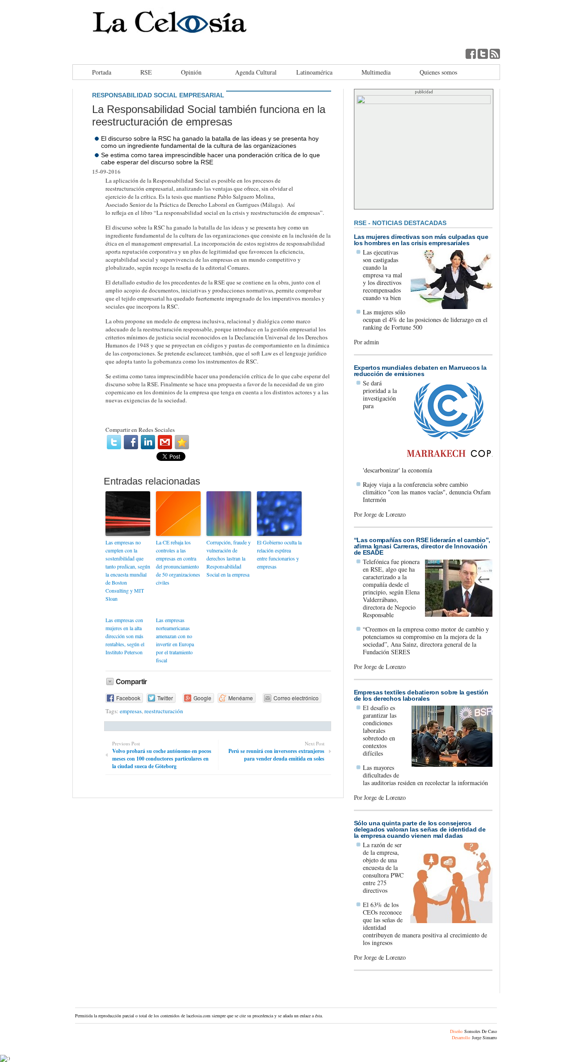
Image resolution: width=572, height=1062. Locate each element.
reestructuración (163, 711)
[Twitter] (114, 442)
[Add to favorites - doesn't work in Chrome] (182, 442)
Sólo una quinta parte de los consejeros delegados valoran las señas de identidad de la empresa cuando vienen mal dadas (420, 829)
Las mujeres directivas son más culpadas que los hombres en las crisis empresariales (421, 240)
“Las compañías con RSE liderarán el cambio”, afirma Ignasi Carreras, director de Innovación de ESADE (422, 546)
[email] (165, 442)
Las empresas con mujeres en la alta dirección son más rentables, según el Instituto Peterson (124, 636)
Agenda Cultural (256, 72)
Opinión (191, 72)
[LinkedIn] (148, 442)
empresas (131, 711)
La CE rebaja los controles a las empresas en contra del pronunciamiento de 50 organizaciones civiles (178, 562)
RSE (146, 72)
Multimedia (376, 72)
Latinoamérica (314, 72)
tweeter (482, 53)
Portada (101, 72)
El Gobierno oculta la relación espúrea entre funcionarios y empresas (279, 554)
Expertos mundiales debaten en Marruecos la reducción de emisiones (420, 370)
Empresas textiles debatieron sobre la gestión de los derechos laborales (421, 695)
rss (494, 53)
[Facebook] (131, 442)
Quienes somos (438, 72)
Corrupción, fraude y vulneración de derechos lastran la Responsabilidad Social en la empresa (228, 558)
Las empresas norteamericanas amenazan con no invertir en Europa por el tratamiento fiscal (175, 640)
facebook (470, 53)
